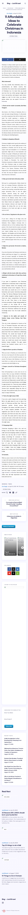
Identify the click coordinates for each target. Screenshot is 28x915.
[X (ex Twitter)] (13, 569)
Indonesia (4, 484)
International (10, 8)
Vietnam (6, 859)
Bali (5, 829)
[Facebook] (9, 569)
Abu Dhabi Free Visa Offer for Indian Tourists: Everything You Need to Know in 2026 (13, 768)
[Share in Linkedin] (13, 492)
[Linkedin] (17, 569)
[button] (3, 3)
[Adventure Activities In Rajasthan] (14, 516)
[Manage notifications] (4, 911)
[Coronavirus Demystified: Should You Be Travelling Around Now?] (14, 503)
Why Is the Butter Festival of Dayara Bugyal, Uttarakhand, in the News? (13, 778)
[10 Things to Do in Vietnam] (14, 864)
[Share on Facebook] (10, 492)
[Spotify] (17, 573)
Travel (10, 484)
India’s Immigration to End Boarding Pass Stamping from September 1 (12, 740)
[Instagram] (13, 573)
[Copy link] (16, 492)
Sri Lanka (7, 796)
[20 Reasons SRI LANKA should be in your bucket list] (14, 801)
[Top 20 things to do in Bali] (14, 834)
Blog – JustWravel (14, 3)
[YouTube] (9, 573)
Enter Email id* (8, 719)
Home (4, 8)
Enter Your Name (8, 712)
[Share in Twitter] (7, 492)
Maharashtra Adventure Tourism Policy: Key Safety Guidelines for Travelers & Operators (13, 750)
